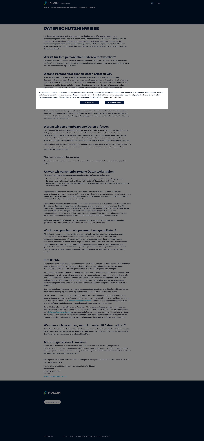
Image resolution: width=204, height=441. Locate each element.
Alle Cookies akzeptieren (115, 102)
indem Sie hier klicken (112, 97)
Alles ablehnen (89, 102)
